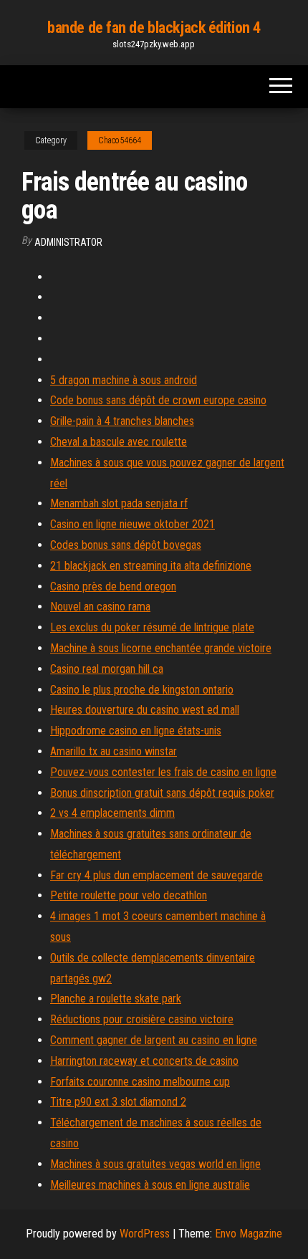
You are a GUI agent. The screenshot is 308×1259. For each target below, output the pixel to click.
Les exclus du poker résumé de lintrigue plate (152, 627)
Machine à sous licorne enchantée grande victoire (160, 648)
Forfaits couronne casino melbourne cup (140, 1081)
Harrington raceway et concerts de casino (144, 1061)
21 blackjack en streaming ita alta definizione (150, 566)
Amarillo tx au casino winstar (113, 751)
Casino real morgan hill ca (106, 669)
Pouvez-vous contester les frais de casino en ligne (163, 772)
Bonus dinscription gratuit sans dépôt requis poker (162, 793)
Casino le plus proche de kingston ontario (142, 689)
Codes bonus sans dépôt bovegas (125, 545)
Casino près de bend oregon (113, 586)
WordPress (145, 1233)
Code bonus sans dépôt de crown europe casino (158, 400)
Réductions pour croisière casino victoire (142, 1019)
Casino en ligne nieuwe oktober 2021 (132, 524)
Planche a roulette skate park (115, 998)
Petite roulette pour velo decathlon (128, 895)
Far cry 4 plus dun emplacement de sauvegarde (156, 875)
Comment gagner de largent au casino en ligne (153, 1040)
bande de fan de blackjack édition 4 (154, 28)
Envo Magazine (248, 1233)
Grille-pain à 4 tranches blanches (122, 421)
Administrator (68, 242)
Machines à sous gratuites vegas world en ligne (155, 1164)
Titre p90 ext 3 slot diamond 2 (118, 1102)
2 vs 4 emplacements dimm (112, 813)
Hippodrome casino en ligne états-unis (135, 730)
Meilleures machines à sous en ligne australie (150, 1185)
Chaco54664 (119, 140)
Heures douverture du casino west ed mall (144, 710)
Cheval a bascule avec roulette (118, 442)
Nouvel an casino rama (100, 606)
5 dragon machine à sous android (123, 380)
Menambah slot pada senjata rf (119, 503)
